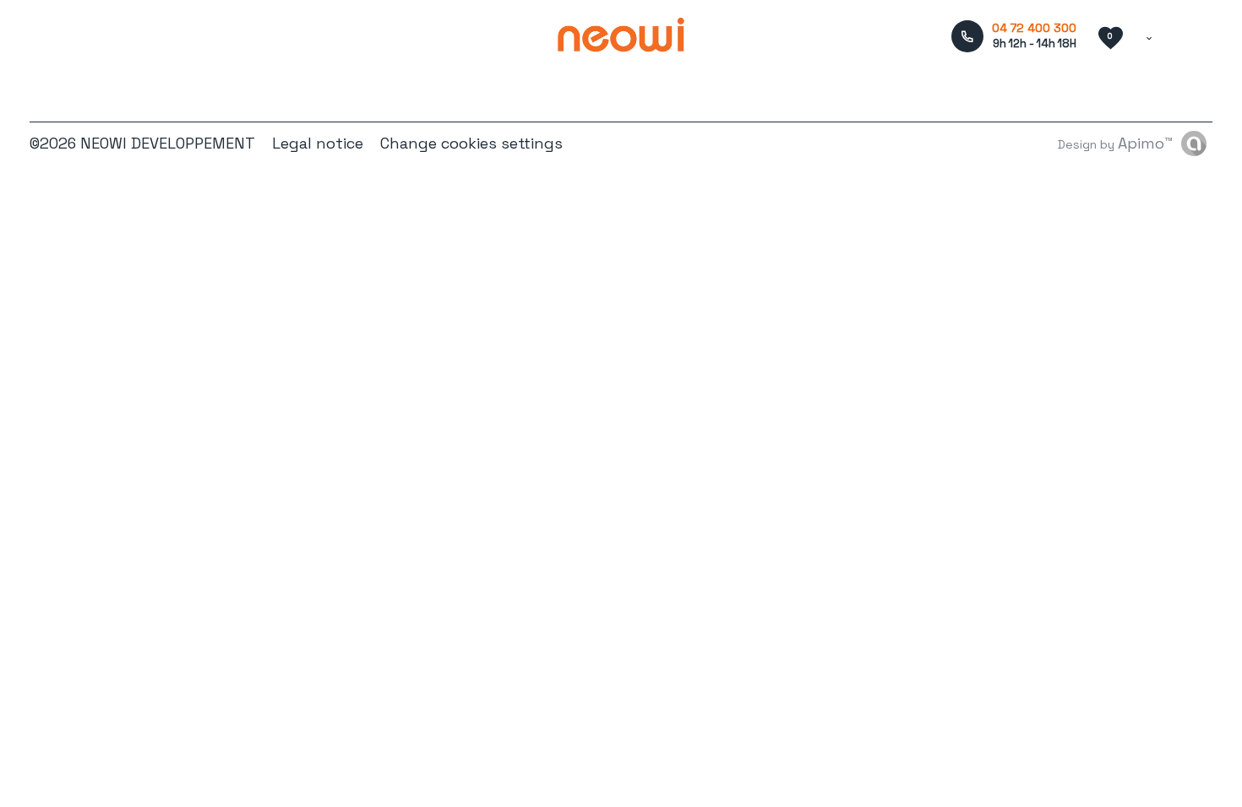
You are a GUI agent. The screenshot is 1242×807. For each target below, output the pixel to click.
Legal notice (317, 143)
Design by (1115, 143)
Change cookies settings (471, 143)
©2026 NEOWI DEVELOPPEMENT (142, 143)
